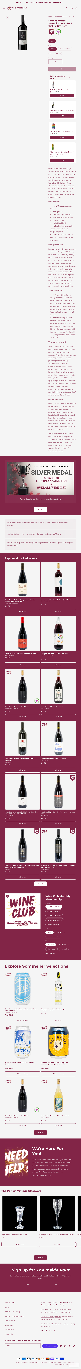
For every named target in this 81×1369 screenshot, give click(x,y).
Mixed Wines (52, 949)
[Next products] (74, 77)
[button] (4, 8)
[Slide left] (36, 1252)
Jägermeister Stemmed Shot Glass (14, 1234)
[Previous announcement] (4, 2)
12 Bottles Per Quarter (55, 920)
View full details (50, 953)
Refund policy (9, 1325)
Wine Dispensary (24, 1362)
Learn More (40, 509)
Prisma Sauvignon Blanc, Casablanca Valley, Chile (62, 152)
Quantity (50, 58)
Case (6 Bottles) (66, 49)
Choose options (22, 1020)
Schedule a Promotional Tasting (14, 1316)
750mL (53, 49)
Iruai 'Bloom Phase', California (52, 707)
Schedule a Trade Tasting (12, 1312)
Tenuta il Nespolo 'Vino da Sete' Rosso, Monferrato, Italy (55, 654)
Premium (59, 932)
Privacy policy (52, 1362)
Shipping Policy (9, 1329)
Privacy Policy (9, 1334)
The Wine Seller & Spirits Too (51, 1317)
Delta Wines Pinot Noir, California (53, 758)
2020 (53, 41)
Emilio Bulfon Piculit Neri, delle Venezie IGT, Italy (62, 90)
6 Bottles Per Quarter (54, 915)
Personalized (66, 949)
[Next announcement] (77, 2)
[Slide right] (45, 1252)
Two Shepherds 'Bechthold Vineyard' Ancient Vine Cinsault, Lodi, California (21, 812)
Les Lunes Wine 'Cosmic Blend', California (56, 600)
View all (40, 884)
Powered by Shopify (34, 1362)
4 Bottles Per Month (54, 911)
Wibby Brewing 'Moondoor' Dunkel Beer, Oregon (20, 1063)
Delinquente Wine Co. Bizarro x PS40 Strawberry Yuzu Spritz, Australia (54, 1063)
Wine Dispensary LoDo (48, 1309)
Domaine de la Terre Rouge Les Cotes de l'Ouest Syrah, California (20, 600)
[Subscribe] (56, 1284)
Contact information (60, 1364)
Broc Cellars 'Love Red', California (17, 707)
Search (7, 1307)
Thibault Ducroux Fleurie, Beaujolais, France (21, 653)
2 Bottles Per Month (54, 907)
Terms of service (62, 1362)
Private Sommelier (53, 924)
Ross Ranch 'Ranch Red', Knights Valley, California (19, 759)
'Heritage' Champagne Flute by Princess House (56, 1234)
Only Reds (51, 944)
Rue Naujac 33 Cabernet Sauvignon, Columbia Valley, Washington (58, 866)
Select (49, 932)
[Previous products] (69, 77)
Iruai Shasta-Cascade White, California (55, 1116)
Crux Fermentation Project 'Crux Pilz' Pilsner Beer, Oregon (21, 1009)
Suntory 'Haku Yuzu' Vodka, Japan (53, 1009)
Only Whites (62, 944)
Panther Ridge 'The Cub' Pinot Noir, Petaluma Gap (58, 812)
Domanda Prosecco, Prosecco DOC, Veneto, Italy (62, 110)
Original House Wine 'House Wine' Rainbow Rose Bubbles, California (62, 132)
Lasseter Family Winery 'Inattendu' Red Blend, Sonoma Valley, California (22, 866)
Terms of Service (10, 1321)
